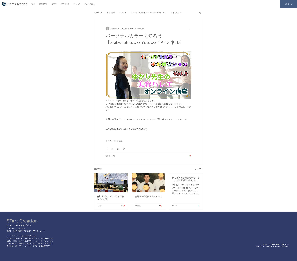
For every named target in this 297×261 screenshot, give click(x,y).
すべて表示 (199, 169)
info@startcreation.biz (27, 236)
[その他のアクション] (190, 28)
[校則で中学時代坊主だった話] (148, 182)
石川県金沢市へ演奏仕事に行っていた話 (110, 197)
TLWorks (285, 244)
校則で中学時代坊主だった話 (148, 196)
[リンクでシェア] (124, 149)
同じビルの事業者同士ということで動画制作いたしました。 (185, 179)
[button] (200, 13)
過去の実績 (111, 13)
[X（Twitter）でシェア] (112, 149)
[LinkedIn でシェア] (118, 149)
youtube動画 (117, 141)
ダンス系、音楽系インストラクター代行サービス (148, 13)
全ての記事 (98, 13)
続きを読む (175, 13)
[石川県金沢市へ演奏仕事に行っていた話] (111, 182)
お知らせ (122, 13)
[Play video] (148, 75)
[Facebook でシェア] (107, 149)
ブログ (108, 141)
